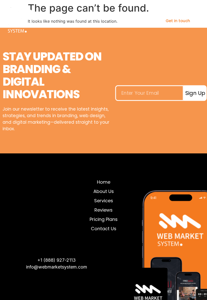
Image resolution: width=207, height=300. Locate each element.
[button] (136, 21)
